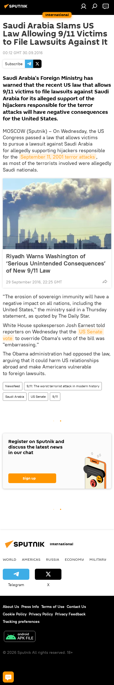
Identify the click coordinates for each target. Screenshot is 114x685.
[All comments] (8, 677)
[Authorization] (83, 6)
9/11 (55, 396)
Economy (74, 559)
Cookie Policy (15, 614)
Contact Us (76, 606)
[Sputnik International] (16, 8)
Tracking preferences (21, 621)
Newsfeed (12, 386)
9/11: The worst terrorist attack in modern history (63, 386)
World (9, 559)
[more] (104, 281)
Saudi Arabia (14, 396)
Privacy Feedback (70, 614)
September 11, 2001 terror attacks (57, 157)
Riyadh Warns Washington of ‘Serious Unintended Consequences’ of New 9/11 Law (56, 263)
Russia (52, 559)
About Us (11, 606)
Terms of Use (52, 606)
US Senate (38, 396)
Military (97, 559)
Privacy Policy (41, 614)
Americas (31, 559)
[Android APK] (19, 637)
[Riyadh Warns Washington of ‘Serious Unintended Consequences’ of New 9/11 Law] (57, 213)
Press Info (30, 606)
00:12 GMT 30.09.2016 (23, 52)
